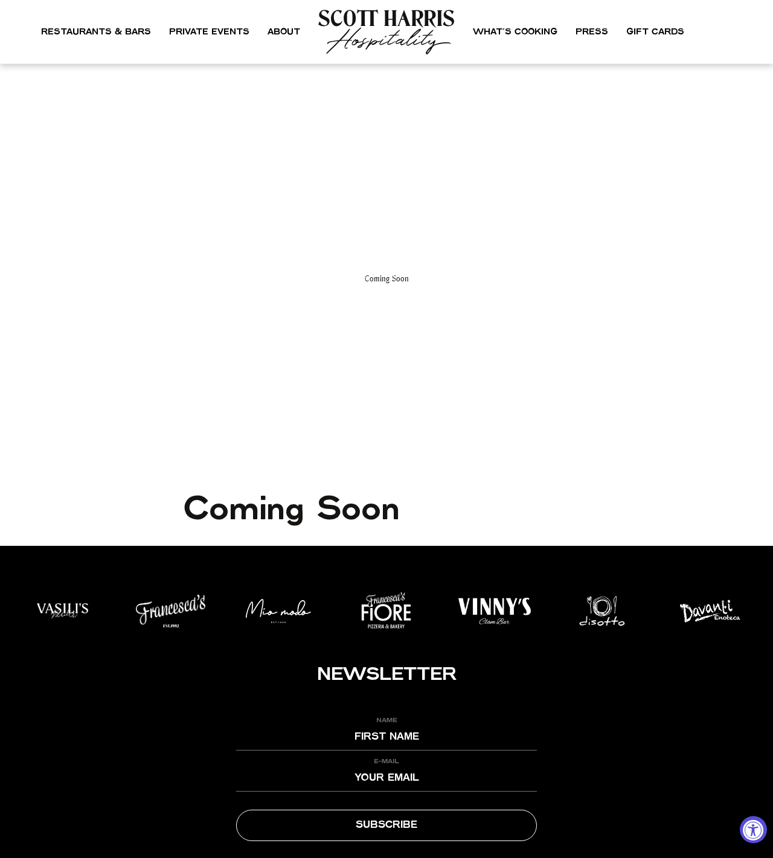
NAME (386, 720)
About (284, 32)
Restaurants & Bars (96, 32)
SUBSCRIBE (386, 825)
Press (592, 32)
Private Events (209, 32)
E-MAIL (386, 761)
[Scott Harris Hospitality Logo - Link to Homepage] (386, 31)
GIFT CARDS (655, 32)
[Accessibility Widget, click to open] (753, 830)
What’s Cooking (515, 32)
